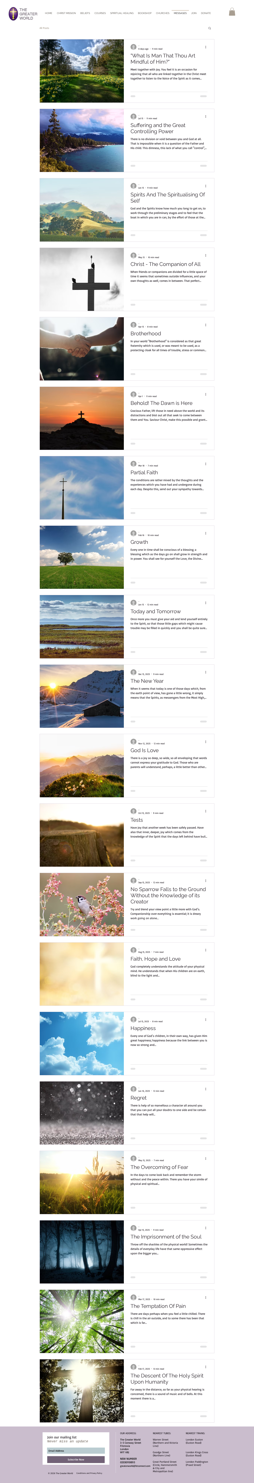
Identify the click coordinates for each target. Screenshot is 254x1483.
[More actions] (207, 47)
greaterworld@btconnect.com (135, 1465)
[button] (232, 12)
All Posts (44, 27)
